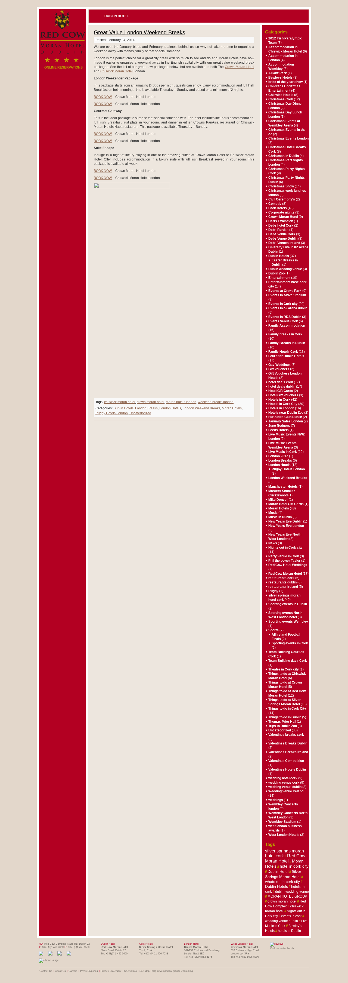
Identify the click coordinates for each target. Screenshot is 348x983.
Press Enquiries (89, 971)
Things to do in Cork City (287, 708)
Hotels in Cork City (282, 404)
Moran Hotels (232, 408)
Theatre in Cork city (283, 669)
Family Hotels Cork (283, 352)
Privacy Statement (111, 971)
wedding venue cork (283, 782)
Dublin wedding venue (285, 269)
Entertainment (279, 278)
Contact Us (45, 971)
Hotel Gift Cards (280, 391)
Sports (273, 630)
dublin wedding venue (292, 891)
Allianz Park (277, 73)
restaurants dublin (282, 582)
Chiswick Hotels (280, 95)
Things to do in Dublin (284, 717)
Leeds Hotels (278, 430)
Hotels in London (281, 408)
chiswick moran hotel (119, 402)
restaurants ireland (283, 587)
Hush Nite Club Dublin (285, 417)
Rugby (273, 591)
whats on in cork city (282, 882)
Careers (73, 971)
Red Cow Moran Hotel (285, 574)
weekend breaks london (216, 402)
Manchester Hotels (283, 487)
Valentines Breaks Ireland (288, 752)
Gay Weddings (279, 365)
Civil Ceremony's (281, 199)
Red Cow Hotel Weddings (287, 565)
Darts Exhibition (280, 221)
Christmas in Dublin (283, 156)
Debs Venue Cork (281, 234)
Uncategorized (140, 413)
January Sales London (285, 421)
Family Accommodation (286, 325)
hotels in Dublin (289, 931)
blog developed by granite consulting (172, 971)
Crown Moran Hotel (239, 67)
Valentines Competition (286, 761)
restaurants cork (281, 578)
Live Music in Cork (282, 452)
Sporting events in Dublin (287, 604)
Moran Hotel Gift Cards (286, 504)
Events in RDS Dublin (284, 317)
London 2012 (278, 456)
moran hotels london (181, 402)
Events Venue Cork (283, 321)
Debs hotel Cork (280, 225)
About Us (60, 971)
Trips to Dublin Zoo (282, 726)
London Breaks (146, 408)
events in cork (291, 916)
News (272, 543)
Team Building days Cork (287, 661)
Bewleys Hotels (280, 77)
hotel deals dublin (281, 386)
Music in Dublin (280, 517)
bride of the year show (285, 82)
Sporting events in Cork (290, 643)
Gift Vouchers (278, 369)
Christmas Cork (280, 99)
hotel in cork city (294, 866)
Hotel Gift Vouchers (283, 395)
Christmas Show (281, 186)
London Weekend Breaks (201, 408)
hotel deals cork (280, 382)
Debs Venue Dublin (282, 238)
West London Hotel (242, 943)
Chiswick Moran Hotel (116, 71)
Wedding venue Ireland (285, 791)
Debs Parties (278, 230)
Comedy (274, 204)
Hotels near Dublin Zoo (285, 413)
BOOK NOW (103, 97)
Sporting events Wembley (288, 621)
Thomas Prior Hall (282, 722)
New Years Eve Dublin (285, 521)
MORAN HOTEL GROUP (287, 896)
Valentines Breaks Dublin (287, 743)
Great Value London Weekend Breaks (139, 32)
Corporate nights (281, 212)
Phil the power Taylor (284, 560)
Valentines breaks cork (286, 735)
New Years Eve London (286, 526)
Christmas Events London (288, 138)
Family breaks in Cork (285, 334)
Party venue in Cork (283, 556)
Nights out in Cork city (285, 547)
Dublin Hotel (116, 16)
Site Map (144, 971)
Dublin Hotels (123, 408)
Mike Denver (278, 500)
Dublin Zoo (276, 273)
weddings (275, 800)
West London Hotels (283, 835)
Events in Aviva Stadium (287, 295)
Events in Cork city (283, 304)
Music (273, 513)
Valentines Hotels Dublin (287, 769)
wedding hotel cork (282, 778)
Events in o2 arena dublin (287, 308)
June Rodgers (279, 426)
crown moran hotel (150, 402)
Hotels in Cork (279, 399)
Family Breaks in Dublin (286, 343)
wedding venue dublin (285, 787)
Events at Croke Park (285, 291)
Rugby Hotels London (111, 413)
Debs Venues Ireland (284, 243)
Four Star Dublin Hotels (286, 356)
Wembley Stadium (282, 822)
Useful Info (130, 971)
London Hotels (170, 408)
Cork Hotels (277, 208)
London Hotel (191, 943)
